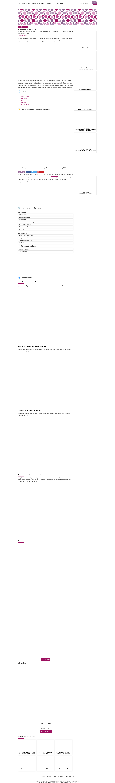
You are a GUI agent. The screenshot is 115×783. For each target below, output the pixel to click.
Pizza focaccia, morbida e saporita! (45, 745)
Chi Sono (43, 776)
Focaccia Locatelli (63, 762)
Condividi (28, 171)
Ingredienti (23, 94)
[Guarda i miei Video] (90, 29)
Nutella (34, 3)
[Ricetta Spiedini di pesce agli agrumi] (85, 58)
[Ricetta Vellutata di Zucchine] (85, 38)
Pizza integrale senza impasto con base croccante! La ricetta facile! (27, 745)
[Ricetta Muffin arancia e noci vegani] (85, 98)
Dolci (29, 3)
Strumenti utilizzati (25, 96)
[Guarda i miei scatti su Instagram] (87, 29)
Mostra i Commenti (45, 731)
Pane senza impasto (36, 181)
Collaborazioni (70, 776)
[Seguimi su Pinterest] (83, 29)
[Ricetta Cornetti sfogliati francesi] (85, 183)
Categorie (24, 3)
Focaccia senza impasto (27, 762)
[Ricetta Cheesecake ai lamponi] (85, 78)
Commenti (23, 102)
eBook (61, 3)
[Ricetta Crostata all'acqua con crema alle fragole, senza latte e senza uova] (85, 118)
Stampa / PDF (22, 172)
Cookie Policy (61, 776)
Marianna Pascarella (23, 35)
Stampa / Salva (46, 659)
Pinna (42, 171)
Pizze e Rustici (25, 27)
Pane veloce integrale (45, 762)
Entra (94, 2)
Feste (38, 3)
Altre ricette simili (25, 104)
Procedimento (24, 98)
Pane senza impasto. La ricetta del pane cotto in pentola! (63, 745)
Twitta (36, 171)
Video (22, 100)
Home (20, 3)
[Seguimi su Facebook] (80, 29)
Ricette (20, 27)
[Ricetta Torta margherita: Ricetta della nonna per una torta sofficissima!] (85, 140)
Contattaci (49, 776)
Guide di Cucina (55, 3)
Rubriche (48, 3)
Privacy (55, 776)
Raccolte (43, 3)
